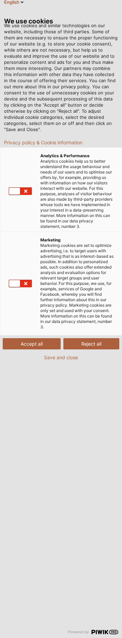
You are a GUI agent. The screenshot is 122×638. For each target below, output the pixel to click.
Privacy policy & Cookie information (43, 142)
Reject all (91, 344)
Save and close (61, 357)
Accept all (32, 344)
